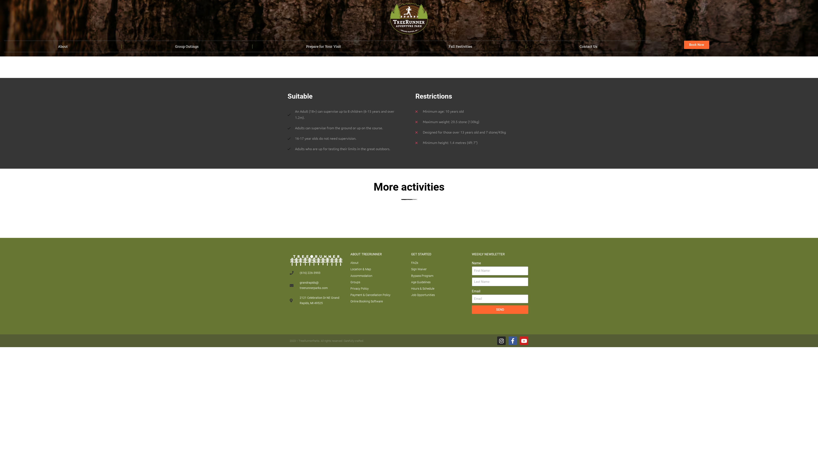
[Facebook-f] (512, 340)
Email (476, 291)
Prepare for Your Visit (323, 46)
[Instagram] (501, 340)
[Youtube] (524, 340)
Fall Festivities (460, 46)
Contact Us (588, 46)
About (63, 46)
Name (476, 263)
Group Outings (187, 46)
